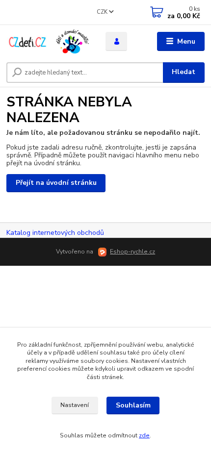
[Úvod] (47, 41)
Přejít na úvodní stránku (56, 182)
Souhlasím (133, 405)
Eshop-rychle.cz (132, 251)
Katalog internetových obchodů (55, 232)
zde (144, 435)
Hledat (183, 71)
